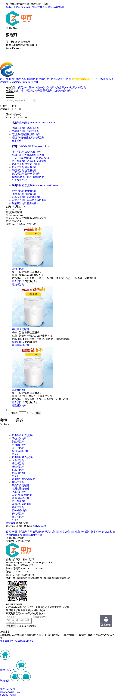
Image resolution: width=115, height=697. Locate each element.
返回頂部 (106, 624)
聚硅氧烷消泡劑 (20, 329)
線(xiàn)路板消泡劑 (22, 176)
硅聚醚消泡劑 (19, 390)
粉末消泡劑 (31, 194)
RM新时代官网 (8, 695)
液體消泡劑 (18, 194)
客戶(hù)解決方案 (104, 79)
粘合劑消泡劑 (19, 161)
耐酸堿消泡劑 (34, 197)
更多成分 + (18, 140)
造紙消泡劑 (18, 164)
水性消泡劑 (18, 191)
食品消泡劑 (18, 173)
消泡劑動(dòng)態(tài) (11, 82)
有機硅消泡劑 (19, 131)
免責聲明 (5, 641)
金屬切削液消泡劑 (36, 161)
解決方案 (11, 523)
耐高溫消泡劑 (19, 197)
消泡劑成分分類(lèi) (57, 87)
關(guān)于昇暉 (29, 7)
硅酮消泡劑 (34, 134)
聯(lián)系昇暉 (13, 7)
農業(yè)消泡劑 (32, 173)
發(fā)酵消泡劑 (32, 164)
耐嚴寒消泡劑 (19, 203)
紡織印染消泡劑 (47, 79)
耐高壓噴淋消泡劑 (36, 200)
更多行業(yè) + (19, 180)
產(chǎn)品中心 (37, 87)
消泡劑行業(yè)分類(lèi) (24, 479)
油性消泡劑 (31, 191)
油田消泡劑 (38, 176)
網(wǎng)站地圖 (56, 7)
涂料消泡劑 (15, 79)
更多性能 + (32, 203)
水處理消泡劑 (63, 79)
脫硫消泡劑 (31, 170)
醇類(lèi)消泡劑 (20, 134)
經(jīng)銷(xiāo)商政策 (22, 641)
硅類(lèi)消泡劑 (78, 87)
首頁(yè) (4, 79)
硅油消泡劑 (18, 269)
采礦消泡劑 (18, 170)
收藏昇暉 (42, 7)
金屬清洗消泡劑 (41, 158)
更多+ (15, 454)
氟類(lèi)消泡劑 (36, 137)
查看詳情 (17, 281)
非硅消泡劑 (33, 131)
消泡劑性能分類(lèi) (22, 457)
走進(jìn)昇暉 (39, 526)
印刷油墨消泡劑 (30, 79)
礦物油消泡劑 (19, 128)
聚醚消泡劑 (33, 128)
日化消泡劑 (18, 167)
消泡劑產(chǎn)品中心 (83, 79)
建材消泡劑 (31, 167)
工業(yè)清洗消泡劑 (22, 158)
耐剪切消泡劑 (19, 200)
